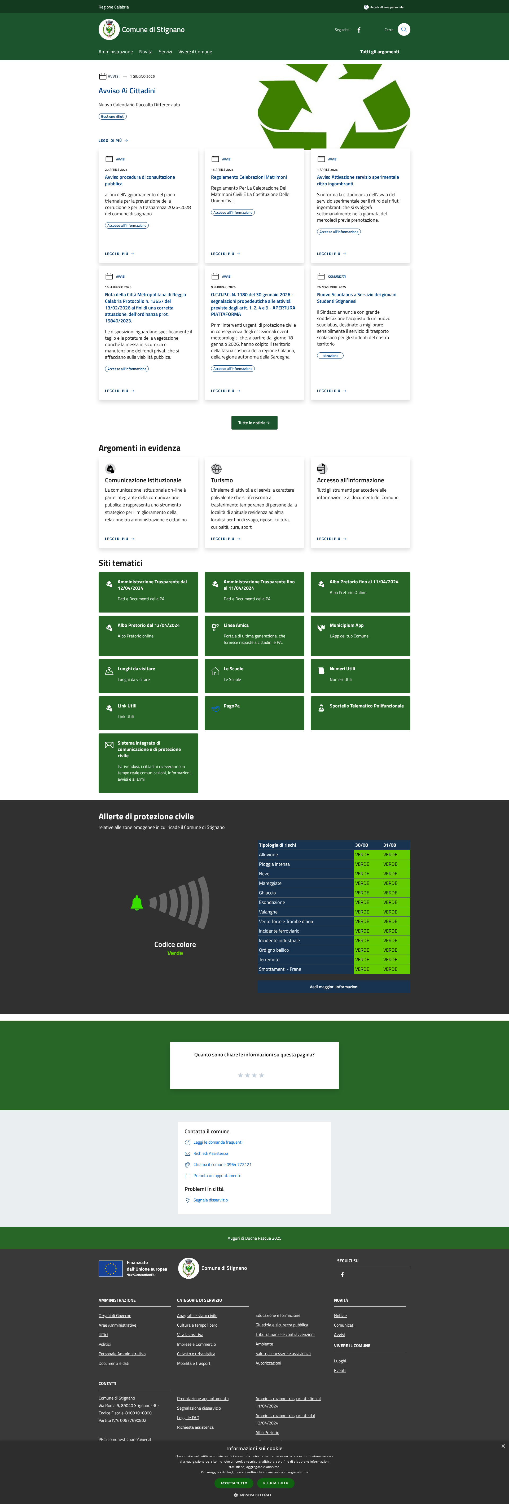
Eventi (340, 1370)
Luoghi (340, 1361)
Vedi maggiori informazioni (334, 986)
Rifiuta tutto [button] (275, 1483)
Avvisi (114, 76)
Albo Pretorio (267, 1432)
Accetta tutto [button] (234, 1483)
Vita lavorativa (190, 1334)
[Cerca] (404, 29)
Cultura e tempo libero (197, 1325)
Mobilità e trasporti (194, 1363)
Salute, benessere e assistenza (283, 1353)
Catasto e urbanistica (196, 1353)
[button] (254, 1495)
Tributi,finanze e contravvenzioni (285, 1334)
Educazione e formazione (278, 1315)
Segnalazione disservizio (199, 1408)
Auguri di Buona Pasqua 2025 (255, 1238)
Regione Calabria (114, 7)
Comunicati (337, 276)
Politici (105, 1344)
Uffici (103, 1334)
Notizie (340, 1315)
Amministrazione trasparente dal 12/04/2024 (285, 1419)
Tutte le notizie (251, 422)
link (305, 1472)
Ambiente (264, 1344)
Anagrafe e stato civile (197, 1315)
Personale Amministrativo (122, 1353)
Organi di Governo (115, 1315)
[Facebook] (357, 29)
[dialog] (254, 1472)
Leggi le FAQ (188, 1417)
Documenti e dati (114, 1363)
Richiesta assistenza (195, 1427)
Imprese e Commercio (196, 1344)
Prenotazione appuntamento (203, 1398)
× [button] (503, 1446)
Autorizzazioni (268, 1363)
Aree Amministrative (117, 1325)
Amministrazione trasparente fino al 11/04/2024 (288, 1402)
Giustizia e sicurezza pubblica (282, 1325)
